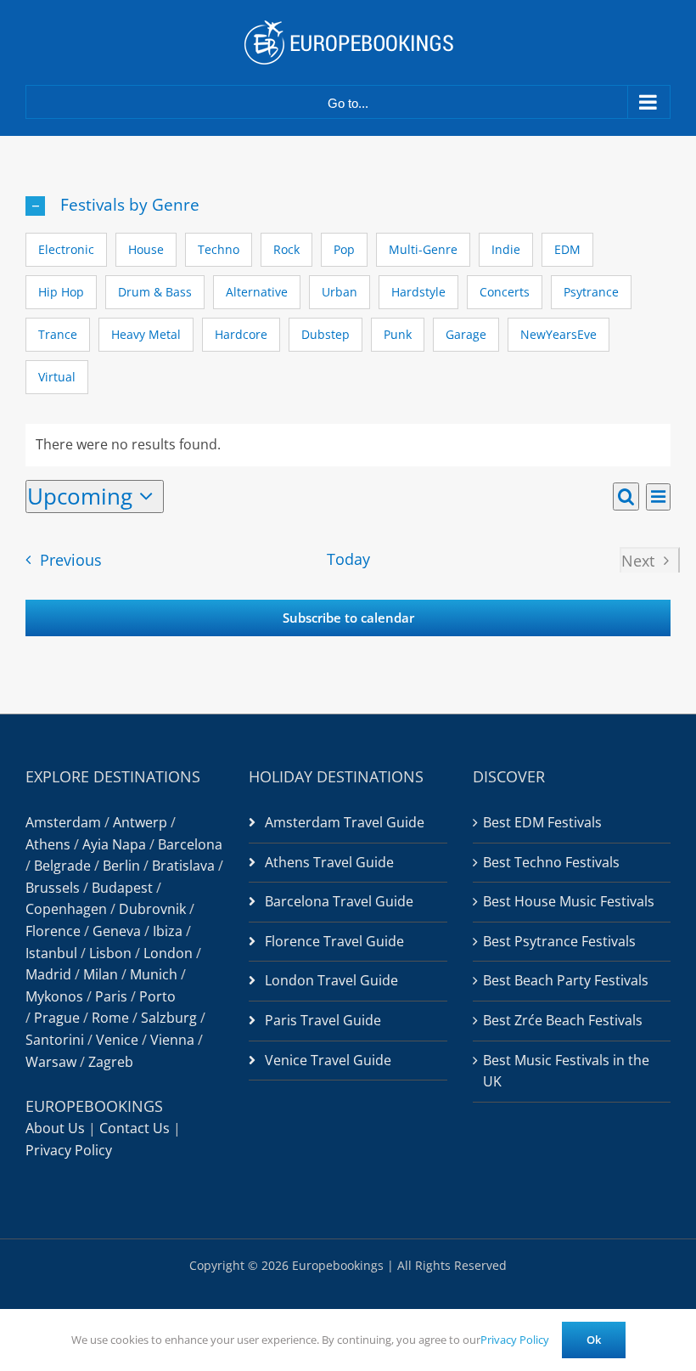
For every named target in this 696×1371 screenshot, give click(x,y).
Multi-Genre (423, 249)
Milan (100, 974)
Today (348, 559)
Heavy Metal (146, 334)
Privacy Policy (68, 1150)
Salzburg (169, 1017)
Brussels (52, 887)
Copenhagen (66, 909)
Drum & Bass (155, 292)
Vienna (172, 1039)
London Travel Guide (331, 980)
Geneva (117, 931)
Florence (53, 931)
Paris (111, 996)
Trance (57, 334)
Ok (594, 1339)
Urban (339, 292)
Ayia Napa (114, 844)
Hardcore (241, 334)
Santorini (54, 1039)
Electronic (66, 249)
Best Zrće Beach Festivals (563, 1020)
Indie (505, 249)
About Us (55, 1128)
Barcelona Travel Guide (339, 901)
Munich (153, 974)
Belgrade (62, 865)
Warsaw (50, 1061)
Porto (157, 996)
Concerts (505, 292)
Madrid (48, 974)
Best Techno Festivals (551, 862)
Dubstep (325, 334)
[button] (348, 205)
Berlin (121, 865)
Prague (57, 1017)
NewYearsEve (558, 334)
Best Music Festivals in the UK (566, 1071)
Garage (466, 334)
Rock (286, 249)
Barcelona (190, 844)
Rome (110, 1017)
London (168, 953)
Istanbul (51, 953)
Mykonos (54, 996)
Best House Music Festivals (568, 901)
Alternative (257, 292)
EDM (567, 249)
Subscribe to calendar (348, 618)
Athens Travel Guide (329, 862)
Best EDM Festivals (542, 822)
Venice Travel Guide (328, 1060)
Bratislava (183, 865)
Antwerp (140, 822)
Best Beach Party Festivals (565, 980)
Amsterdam (63, 822)
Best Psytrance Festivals (559, 941)
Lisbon (110, 953)
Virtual (57, 377)
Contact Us (134, 1128)
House (146, 249)
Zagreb (110, 1061)
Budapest (122, 887)
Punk (398, 334)
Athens (47, 844)
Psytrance (591, 292)
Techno (218, 249)
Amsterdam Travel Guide (344, 822)
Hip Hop (61, 292)
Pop (344, 249)
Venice (117, 1039)
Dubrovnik (152, 909)
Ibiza (167, 931)
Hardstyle (418, 292)
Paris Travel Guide (323, 1020)
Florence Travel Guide (334, 941)
